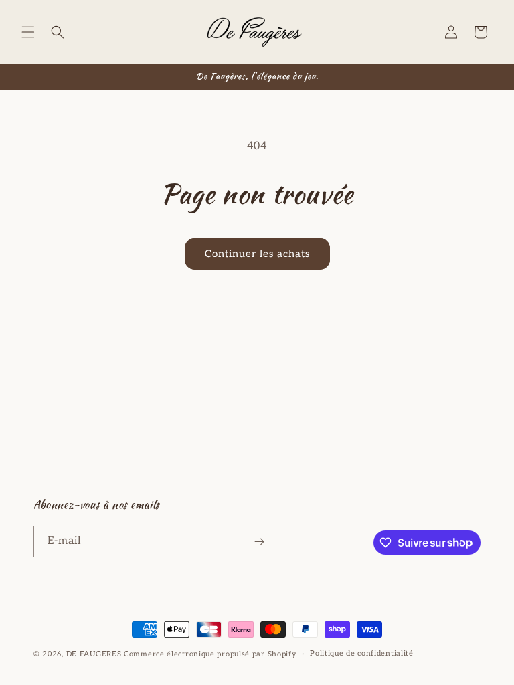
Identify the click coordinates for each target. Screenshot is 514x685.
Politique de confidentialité (362, 653)
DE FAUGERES (94, 654)
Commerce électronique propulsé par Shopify (210, 654)
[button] (28, 32)
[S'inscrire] (259, 541)
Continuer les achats (257, 254)
